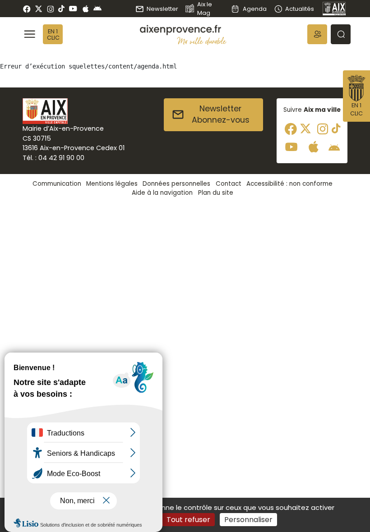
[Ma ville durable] (202, 41)
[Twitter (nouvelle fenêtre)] (38, 8)
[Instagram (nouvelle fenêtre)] (50, 9)
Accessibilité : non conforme (289, 183)
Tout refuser (188, 519)
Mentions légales (112, 183)
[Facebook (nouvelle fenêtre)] (27, 9)
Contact (228, 183)
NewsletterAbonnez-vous (221, 114)
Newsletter (162, 9)
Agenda (254, 9)
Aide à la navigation (162, 192)
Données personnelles (176, 183)
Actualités (299, 9)
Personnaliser (248, 519)
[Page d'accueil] (334, 8)
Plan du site (215, 192)
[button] (317, 34)
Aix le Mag (204, 8)
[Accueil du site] (183, 30)
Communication (56, 183)
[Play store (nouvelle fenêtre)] (97, 9)
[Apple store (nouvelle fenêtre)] (85, 9)
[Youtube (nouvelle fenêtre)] (73, 9)
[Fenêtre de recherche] (341, 34)
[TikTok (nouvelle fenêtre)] (61, 9)
